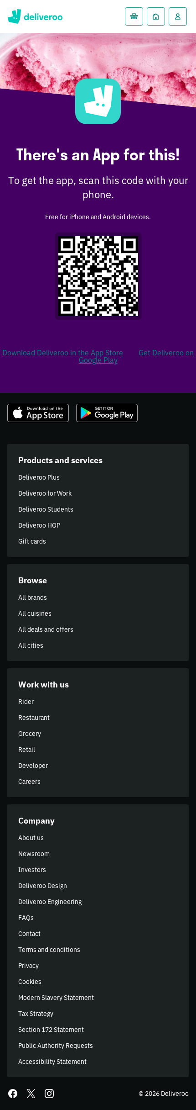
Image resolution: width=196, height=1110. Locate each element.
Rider (26, 702)
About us (31, 838)
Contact (29, 934)
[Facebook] (12, 1093)
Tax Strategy (35, 1014)
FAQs (26, 918)
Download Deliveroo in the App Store (62, 352)
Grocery (29, 733)
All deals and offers (45, 629)
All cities (30, 645)
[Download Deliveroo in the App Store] (38, 413)
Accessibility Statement (52, 1061)
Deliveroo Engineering (50, 902)
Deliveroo (34, 16)
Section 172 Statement (51, 1029)
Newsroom (34, 854)
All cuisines (35, 613)
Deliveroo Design (42, 886)
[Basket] (134, 16)
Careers (29, 781)
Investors (32, 870)
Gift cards (32, 541)
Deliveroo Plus (39, 477)
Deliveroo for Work (45, 493)
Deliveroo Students (45, 509)
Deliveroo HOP (39, 525)
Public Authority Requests (55, 1045)
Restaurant (34, 718)
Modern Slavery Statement (56, 998)
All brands (32, 597)
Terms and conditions (49, 950)
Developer (33, 765)
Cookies (29, 982)
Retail (26, 749)
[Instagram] (49, 1093)
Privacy (28, 966)
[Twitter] (31, 1093)
